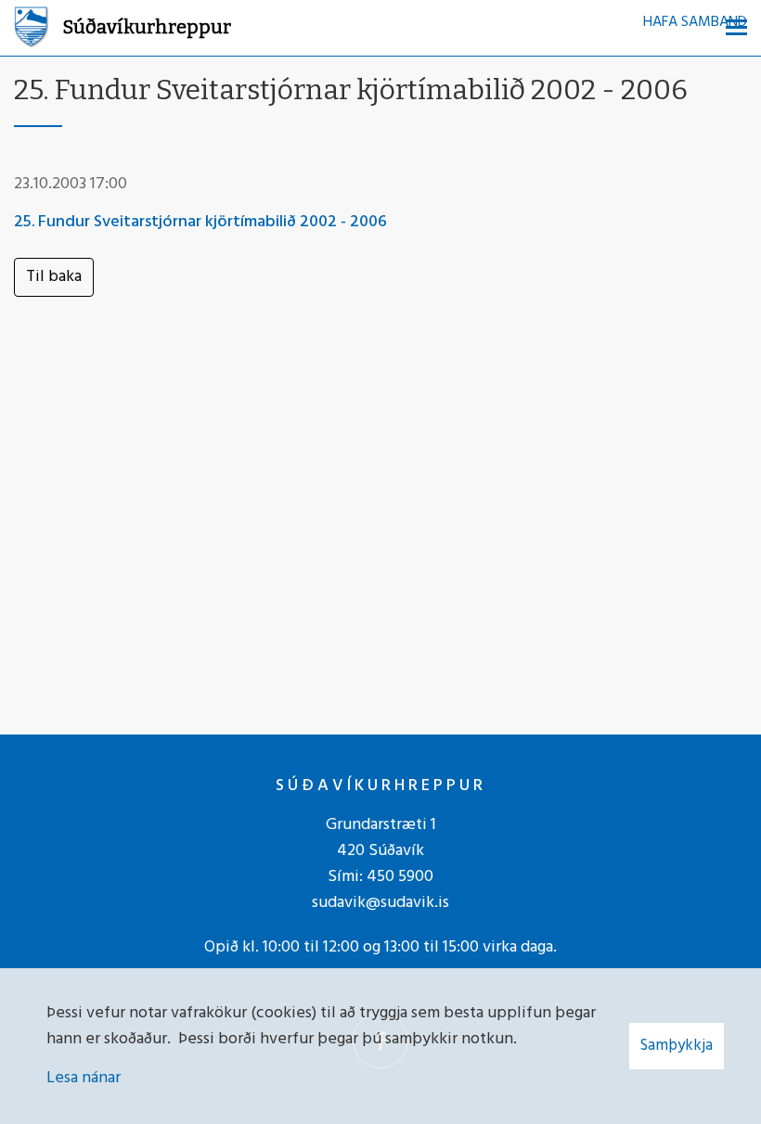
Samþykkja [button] (676, 1045)
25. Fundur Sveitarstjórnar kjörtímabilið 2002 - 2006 (200, 222)
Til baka (54, 276)
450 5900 (400, 876)
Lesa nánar (83, 1078)
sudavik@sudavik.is (380, 902)
